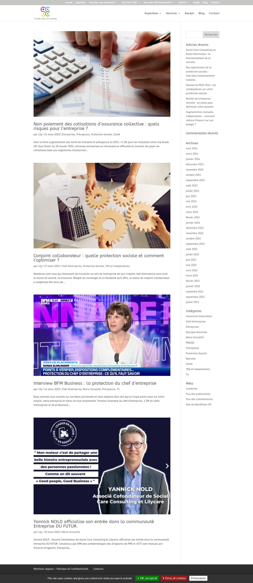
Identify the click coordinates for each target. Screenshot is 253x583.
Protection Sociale (101, 134)
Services (182, 3)
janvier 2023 (193, 222)
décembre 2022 (195, 228)
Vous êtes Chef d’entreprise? (158, 3)
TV (118, 389)
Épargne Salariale (196, 332)
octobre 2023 (193, 175)
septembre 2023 (195, 180)
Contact (214, 13)
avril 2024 (191, 148)
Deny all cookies (175, 578)
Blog (205, 3)
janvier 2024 (193, 159)
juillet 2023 (192, 191)
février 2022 (193, 281)
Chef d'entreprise (72, 266)
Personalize (198, 578)
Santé (116, 134)
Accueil (68, 3)
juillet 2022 (192, 254)
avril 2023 (191, 206)
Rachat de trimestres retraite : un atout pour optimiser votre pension (199, 102)
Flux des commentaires (199, 399)
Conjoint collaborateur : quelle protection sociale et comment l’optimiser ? (99, 258)
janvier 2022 (193, 286)
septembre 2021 (195, 297)
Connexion (191, 388)
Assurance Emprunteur (199, 316)
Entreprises (68, 134)
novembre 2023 (194, 169)
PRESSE (190, 342)
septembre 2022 (195, 244)
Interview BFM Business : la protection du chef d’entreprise (95, 383)
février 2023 (193, 217)
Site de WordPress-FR (198, 404)
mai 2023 (191, 201)
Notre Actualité (92, 389)
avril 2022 (191, 270)
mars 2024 (192, 153)
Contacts (215, 3)
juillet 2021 (192, 302)
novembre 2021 (194, 291)
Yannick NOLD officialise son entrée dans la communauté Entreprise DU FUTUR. (94, 524)
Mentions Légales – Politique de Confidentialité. (61, 569)
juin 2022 (191, 259)
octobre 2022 (193, 238)
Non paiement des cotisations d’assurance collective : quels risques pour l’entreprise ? (96, 126)
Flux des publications (198, 394)
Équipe (196, 3)
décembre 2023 (195, 164)
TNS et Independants (117, 266)
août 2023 (191, 185)
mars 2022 (192, 275)
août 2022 (191, 249)
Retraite (191, 358)
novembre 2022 (194, 233)
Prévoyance (83, 134)
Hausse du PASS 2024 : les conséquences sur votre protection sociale (201, 89)
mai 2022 (191, 265)
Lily (40, 134)
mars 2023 (192, 212)
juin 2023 (191, 196)
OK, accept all (148, 578)
